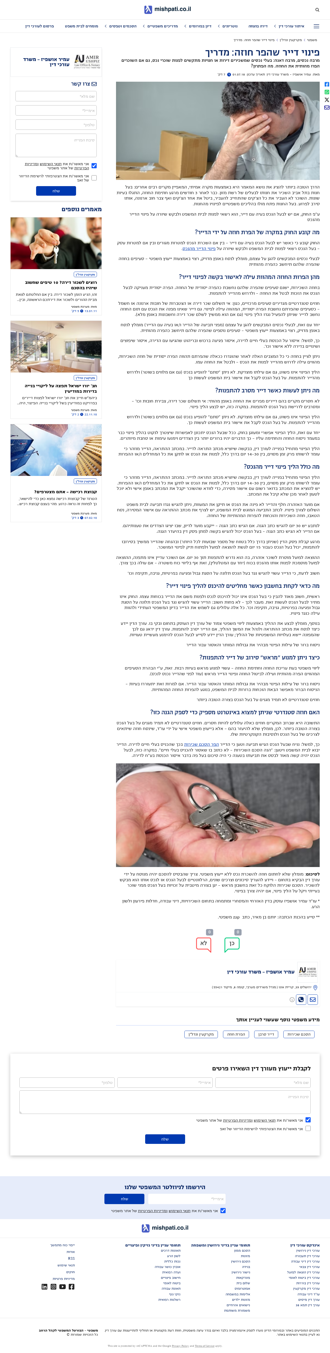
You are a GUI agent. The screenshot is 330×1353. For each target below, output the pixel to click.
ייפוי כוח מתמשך (62, 1245)
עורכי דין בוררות (308, 1283)
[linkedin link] (44, 1286)
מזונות (245, 1256)
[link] (218, 976)
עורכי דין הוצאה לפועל (303, 1272)
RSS (71, 1258)
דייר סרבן (266, 1034)
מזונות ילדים (241, 1300)
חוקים (70, 1272)
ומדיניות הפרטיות (238, 1120)
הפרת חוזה (236, 1034)
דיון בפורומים (200, 26)
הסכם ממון (242, 1250)
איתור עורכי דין (291, 26)
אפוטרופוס (242, 1288)
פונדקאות (243, 1278)
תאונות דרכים (170, 1250)
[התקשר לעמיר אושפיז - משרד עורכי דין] (301, 999)
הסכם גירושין (240, 1261)
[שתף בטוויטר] (326, 99)
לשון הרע (173, 1256)
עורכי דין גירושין (308, 1250)
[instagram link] (53, 1286)
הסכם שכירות (298, 1034)
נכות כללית (172, 1261)
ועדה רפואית (171, 1272)
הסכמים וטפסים (122, 26)
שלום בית (243, 1283)
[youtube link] (62, 1286)
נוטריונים (229, 26)
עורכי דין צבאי (309, 1267)
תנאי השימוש (51, 164)
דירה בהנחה (258, 26)
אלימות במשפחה (238, 1294)
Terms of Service (204, 1345)
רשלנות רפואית (169, 1300)
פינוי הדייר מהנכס (199, 248)
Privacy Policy (180, 1345)
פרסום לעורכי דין (39, 26)
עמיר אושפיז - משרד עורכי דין (289, 74)
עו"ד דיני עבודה (309, 1294)
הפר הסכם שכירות (201, 744)
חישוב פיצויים (170, 1278)
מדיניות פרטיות (64, 1279)
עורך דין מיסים (309, 1300)
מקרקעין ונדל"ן (291, 40)
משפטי (312, 40)
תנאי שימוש (66, 1265)
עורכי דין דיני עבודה (305, 1261)
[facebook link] (71, 1286)
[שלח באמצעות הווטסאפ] (326, 91)
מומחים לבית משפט (81, 26)
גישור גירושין (241, 1272)
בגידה (246, 1267)
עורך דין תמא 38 (308, 1305)
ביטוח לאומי (171, 1283)
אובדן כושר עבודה (167, 1267)
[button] (232, 945)
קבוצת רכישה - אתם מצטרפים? (65, 492)
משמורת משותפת (237, 1310)
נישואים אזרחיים (238, 1305)
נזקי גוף (174, 1294)
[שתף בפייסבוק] (326, 83)
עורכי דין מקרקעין (306, 1288)
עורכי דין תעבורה (307, 1256)
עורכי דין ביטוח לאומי (304, 1278)
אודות (71, 1252)
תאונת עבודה (171, 1288)
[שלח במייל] (326, 107)
